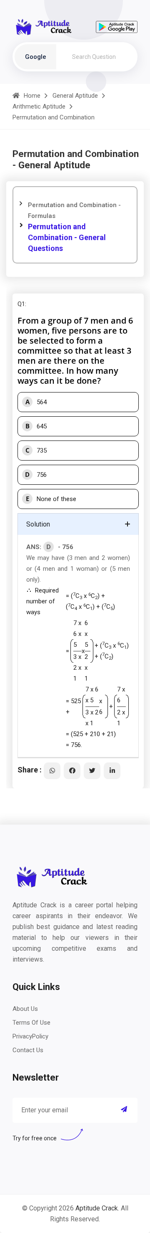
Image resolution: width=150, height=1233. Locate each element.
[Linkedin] (112, 770)
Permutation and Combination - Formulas (74, 210)
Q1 (21, 304)
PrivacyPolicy (30, 1036)
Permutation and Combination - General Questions (67, 237)
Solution (38, 524)
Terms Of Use (31, 1022)
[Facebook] (72, 770)
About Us (25, 1009)
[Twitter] (92, 770)
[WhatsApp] (52, 770)
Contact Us (27, 1050)
